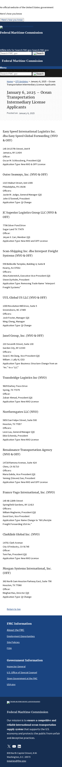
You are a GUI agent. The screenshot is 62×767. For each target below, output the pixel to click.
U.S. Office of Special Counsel (22, 672)
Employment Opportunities (21, 636)
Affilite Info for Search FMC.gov (16, 50)
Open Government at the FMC (22, 678)
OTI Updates (21, 81)
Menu (3, 67)
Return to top (14, 609)
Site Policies (13, 642)
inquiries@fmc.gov (16, 760)
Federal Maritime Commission (21, 32)
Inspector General (16, 666)
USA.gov (11, 684)
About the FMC (15, 630)
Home (10, 81)
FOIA (9, 648)
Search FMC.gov (40, 50)
